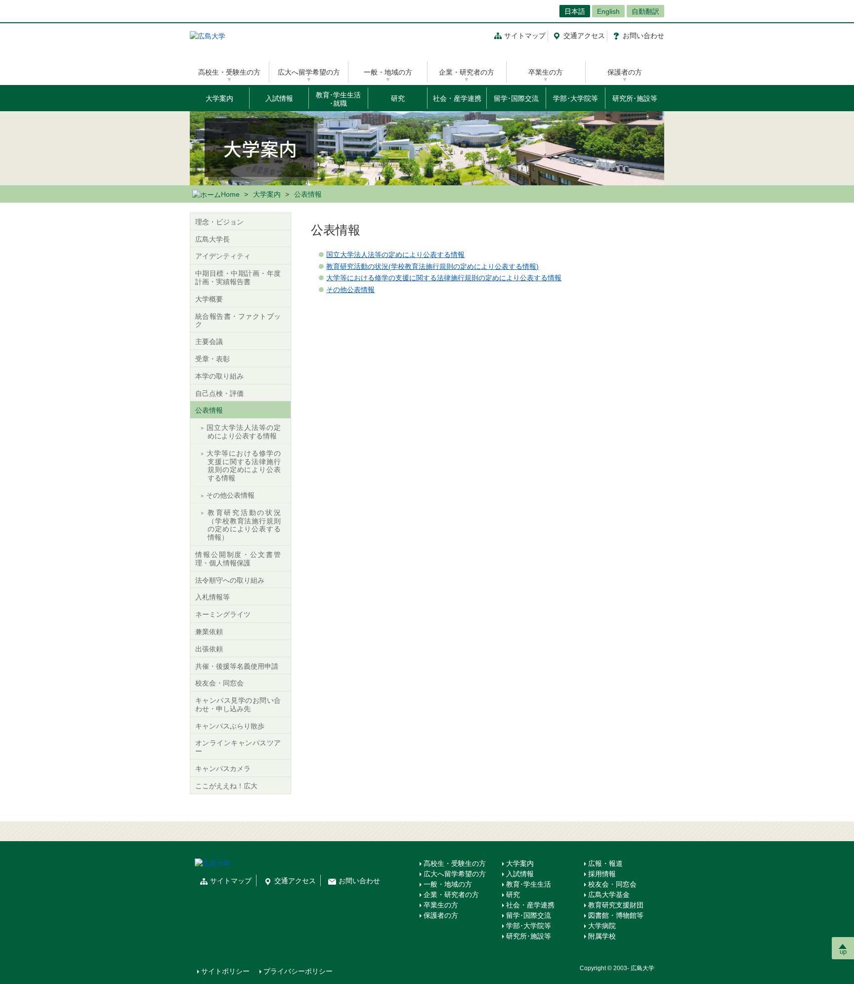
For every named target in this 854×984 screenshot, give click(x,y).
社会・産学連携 (457, 98)
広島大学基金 (609, 894)
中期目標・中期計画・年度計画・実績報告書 (238, 277)
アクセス (584, 36)
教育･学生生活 (528, 884)
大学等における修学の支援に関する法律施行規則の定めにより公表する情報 (443, 278)
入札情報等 (212, 597)
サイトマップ (525, 36)
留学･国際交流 (516, 98)
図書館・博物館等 (615, 915)
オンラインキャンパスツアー (238, 747)
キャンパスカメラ (223, 768)
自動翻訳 (645, 11)
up (843, 951)
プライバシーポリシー (298, 971)
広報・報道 (605, 863)
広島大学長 (212, 239)
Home (230, 194)
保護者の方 (624, 72)
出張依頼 (209, 649)
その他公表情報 (350, 290)
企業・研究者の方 (466, 72)
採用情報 (602, 874)
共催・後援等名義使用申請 (236, 666)
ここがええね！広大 (226, 786)
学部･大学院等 (575, 98)
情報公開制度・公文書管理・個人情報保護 (238, 559)
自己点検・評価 (219, 393)
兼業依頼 (209, 632)
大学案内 (219, 98)
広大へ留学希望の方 (309, 72)
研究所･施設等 (634, 98)
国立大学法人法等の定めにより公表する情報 (395, 254)
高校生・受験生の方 (229, 72)
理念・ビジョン (219, 222)
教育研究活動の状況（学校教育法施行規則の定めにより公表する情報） (243, 525)
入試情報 (279, 98)
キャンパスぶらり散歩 (229, 726)
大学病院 (602, 926)
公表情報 (209, 410)
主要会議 (209, 341)
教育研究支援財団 (615, 905)
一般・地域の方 (388, 72)
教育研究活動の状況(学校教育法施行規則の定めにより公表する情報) (432, 266)
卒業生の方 (545, 72)
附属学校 (602, 936)
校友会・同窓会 (219, 683)
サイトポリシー (225, 971)
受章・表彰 (212, 359)
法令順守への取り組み (229, 580)
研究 (398, 98)
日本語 (574, 11)
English (608, 11)
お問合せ (643, 36)
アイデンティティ (223, 256)
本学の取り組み (219, 376)
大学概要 (209, 299)
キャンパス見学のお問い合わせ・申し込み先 (238, 704)
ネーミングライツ (223, 614)
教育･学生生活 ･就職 (338, 99)
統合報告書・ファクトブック (238, 320)
